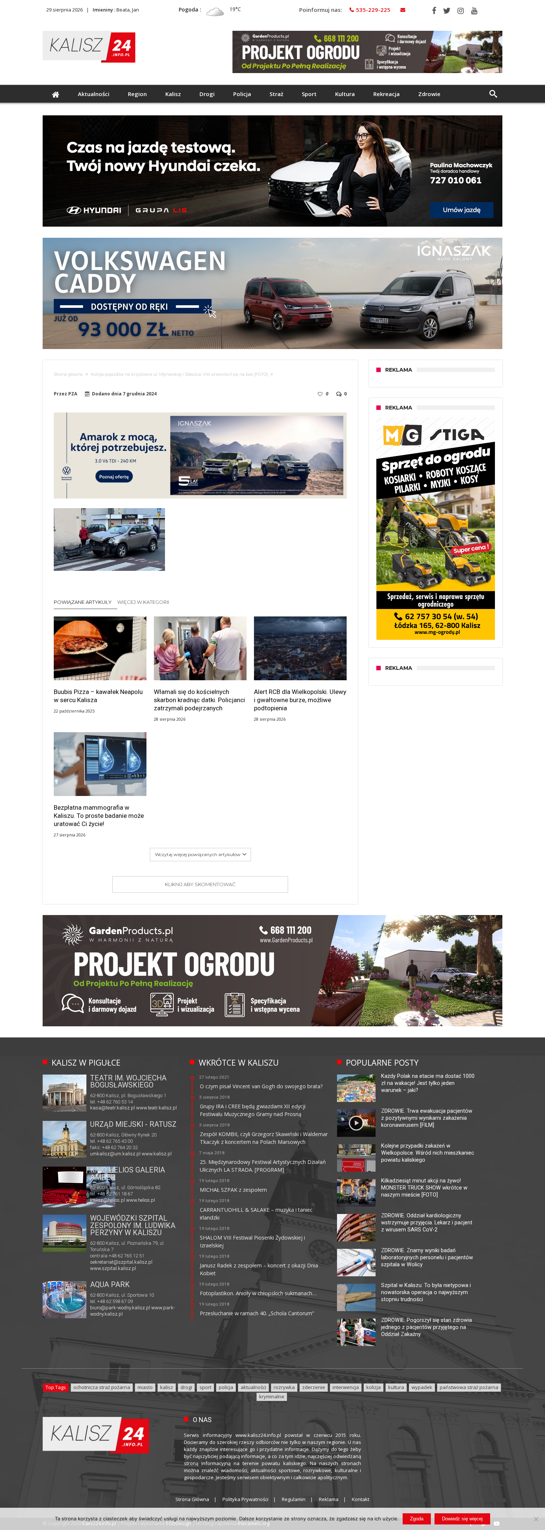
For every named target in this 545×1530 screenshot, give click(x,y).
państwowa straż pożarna (469, 1387)
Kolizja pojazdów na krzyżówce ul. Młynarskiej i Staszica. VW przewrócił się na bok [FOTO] (179, 374)
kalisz (166, 1387)
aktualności (253, 1387)
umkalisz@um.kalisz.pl (116, 1153)
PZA (72, 394)
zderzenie (313, 1387)
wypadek (422, 1387)
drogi (186, 1387)
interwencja (346, 1387)
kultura (396, 1387)
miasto (145, 1387)
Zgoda (416, 1518)
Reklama (328, 1499)
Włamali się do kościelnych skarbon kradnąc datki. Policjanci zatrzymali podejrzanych (199, 700)
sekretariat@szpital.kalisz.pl (121, 1262)
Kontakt (360, 1499)
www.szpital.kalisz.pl (113, 1268)
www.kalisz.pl (157, 1153)
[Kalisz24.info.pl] (89, 30)
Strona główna (68, 374)
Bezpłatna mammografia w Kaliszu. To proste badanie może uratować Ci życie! (99, 815)
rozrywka (284, 1387)
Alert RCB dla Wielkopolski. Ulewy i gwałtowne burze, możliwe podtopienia (300, 700)
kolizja (373, 1387)
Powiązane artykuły (83, 602)
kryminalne (271, 1396)
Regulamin (293, 1499)
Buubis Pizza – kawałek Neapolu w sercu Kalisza (98, 696)
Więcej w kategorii (143, 602)
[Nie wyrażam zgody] (535, 1519)
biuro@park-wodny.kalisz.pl (120, 1307)
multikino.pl (102, 1200)
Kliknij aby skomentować (200, 884)
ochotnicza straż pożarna (101, 1387)
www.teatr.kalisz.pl (156, 1108)
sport (205, 1387)
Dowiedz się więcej (462, 1518)
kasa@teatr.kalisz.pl (112, 1108)
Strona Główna (192, 1499)
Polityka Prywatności (245, 1499)
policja (226, 1387)
